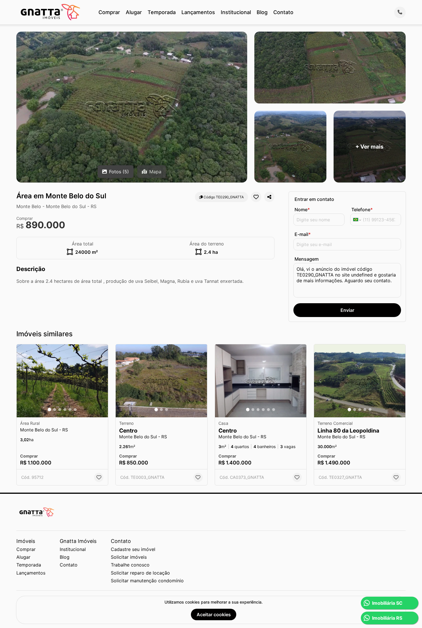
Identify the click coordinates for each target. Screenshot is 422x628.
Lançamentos (198, 12)
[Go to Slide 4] (64, 409)
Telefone (362, 209)
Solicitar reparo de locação (140, 573)
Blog (262, 12)
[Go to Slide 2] (54, 409)
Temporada (162, 12)
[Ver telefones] (400, 12)
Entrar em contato (314, 199)
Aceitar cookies (214, 614)
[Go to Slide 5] (70, 409)
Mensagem (307, 259)
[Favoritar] (256, 197)
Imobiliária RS (387, 618)
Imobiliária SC (387, 603)
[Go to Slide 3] (59, 409)
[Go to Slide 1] (49, 409)
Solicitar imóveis (129, 557)
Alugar (134, 12)
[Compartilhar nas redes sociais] (269, 197)
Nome (302, 209)
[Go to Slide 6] (75, 409)
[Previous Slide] (23, 381)
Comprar (109, 12)
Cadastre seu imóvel (133, 549)
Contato (283, 12)
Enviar (347, 310)
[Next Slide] (102, 381)
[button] (62, 381)
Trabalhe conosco (130, 565)
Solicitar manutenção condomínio (147, 580)
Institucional (236, 12)
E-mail (303, 234)
